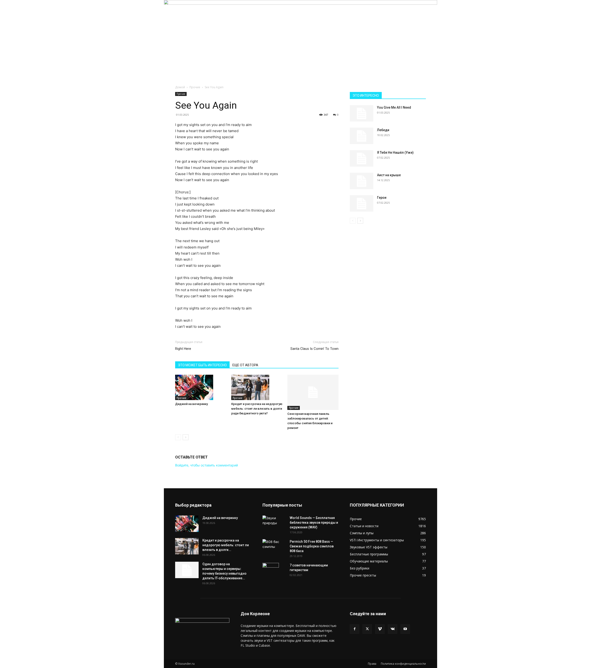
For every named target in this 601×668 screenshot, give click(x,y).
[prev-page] (178, 437)
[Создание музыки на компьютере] (300, 34)
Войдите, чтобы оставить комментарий (206, 465)
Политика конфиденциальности (403, 664)
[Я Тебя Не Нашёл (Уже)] (361, 158)
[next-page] (186, 437)
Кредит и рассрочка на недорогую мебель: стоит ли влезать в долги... (225, 545)
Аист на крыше (389, 175)
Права (372, 664)
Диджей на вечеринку (191, 404)
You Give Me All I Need (394, 107)
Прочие (194, 87)
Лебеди (383, 130)
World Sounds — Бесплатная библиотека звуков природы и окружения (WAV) (314, 522)
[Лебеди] (361, 136)
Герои (381, 197)
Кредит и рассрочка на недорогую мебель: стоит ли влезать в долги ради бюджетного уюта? (256, 408)
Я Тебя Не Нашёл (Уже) (395, 152)
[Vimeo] (380, 629)
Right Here (183, 349)
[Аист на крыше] (361, 181)
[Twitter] (367, 629)
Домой (180, 87)
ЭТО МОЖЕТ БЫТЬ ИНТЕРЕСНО (202, 365)
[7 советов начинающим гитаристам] (270, 571)
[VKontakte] (392, 629)
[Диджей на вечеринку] (200, 387)
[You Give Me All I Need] (361, 113)
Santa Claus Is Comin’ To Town (314, 349)
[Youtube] (405, 629)
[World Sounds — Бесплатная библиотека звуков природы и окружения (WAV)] (274, 521)
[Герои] (361, 203)
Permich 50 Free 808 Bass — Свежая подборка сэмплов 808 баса (312, 546)
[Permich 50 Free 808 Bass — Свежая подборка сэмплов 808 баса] (274, 544)
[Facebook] (354, 629)
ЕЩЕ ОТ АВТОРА (245, 365)
